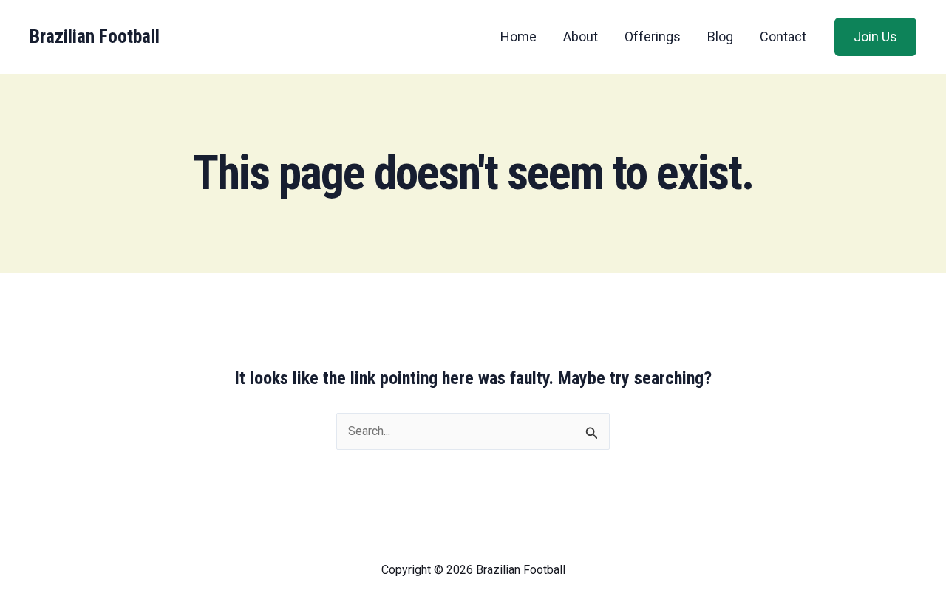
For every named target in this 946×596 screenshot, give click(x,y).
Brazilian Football (95, 36)
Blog (720, 36)
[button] (875, 37)
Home (518, 36)
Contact (783, 36)
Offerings (653, 36)
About (580, 36)
